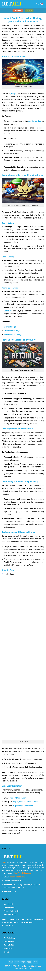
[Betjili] (12, 4)
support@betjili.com (17, 877)
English (38, 4)
